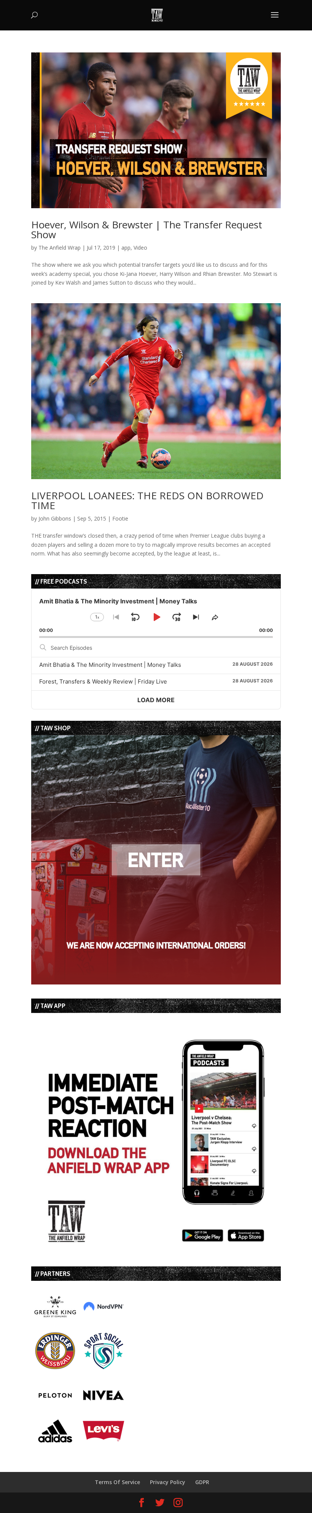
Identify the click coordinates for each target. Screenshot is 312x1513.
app (126, 247)
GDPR (202, 1482)
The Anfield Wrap (59, 247)
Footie (120, 518)
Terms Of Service (117, 1482)
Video (140, 247)
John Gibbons (54, 518)
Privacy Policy (167, 1482)
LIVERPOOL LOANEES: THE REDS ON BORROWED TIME (147, 500)
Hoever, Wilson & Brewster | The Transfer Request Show (146, 229)
